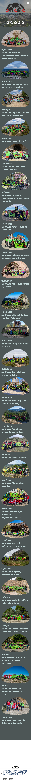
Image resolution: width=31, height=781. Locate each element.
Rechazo (11, 779)
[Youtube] (15, 22)
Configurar (5, 776)
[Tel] (23, 22)
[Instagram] (11, 22)
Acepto (5, 779)
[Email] (19, 22)
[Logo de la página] (15, 8)
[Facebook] (8, 22)
